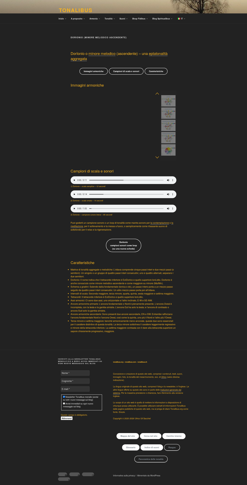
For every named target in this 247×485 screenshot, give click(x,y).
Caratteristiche (156, 71)
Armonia (93, 18)
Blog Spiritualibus (161, 18)
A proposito (76, 18)
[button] (157, 93)
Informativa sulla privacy (124, 475)
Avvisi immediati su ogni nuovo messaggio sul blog (78, 405)
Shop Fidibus (138, 18)
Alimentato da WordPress (148, 475)
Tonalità (108, 18)
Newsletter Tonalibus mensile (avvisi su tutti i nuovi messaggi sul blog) (80, 398)
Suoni (122, 18)
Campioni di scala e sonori (126, 71)
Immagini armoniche (93, 71)
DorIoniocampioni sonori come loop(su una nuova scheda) (123, 245)
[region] (123, 125)
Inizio (61, 18)
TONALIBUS (75, 10)
